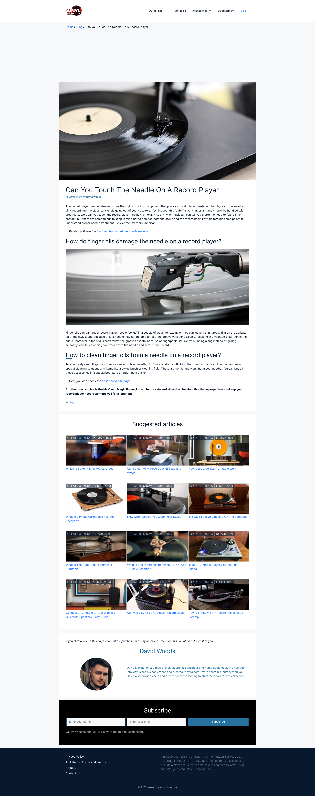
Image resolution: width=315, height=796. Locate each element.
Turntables (179, 10)
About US (72, 767)
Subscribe (218, 721)
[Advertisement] (157, 55)
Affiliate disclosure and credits (86, 762)
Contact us (73, 773)
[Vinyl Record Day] (74, 10)
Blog (243, 10)
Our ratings (155, 10)
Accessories (199, 10)
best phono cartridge (116, 381)
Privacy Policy (75, 756)
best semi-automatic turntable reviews (123, 231)
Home (70, 27)
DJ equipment (226, 10)
